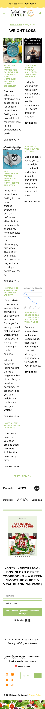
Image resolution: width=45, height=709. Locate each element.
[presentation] (12, 50)
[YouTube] (7, 685)
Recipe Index (16, 24)
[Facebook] (7, 679)
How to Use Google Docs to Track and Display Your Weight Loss (31, 317)
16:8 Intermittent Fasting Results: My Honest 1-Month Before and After (11, 178)
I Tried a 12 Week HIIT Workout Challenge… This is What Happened (31, 71)
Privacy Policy (35, 695)
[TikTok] (12, 685)
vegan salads (33, 656)
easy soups (30, 661)
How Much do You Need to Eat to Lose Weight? (11, 291)
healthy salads (16, 661)
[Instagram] (12, 674)
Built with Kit (22, 620)
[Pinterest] (7, 674)
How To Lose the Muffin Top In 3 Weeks (12, 425)
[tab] (15, 556)
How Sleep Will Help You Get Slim (31, 149)
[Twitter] (12, 679)
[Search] (38, 675)
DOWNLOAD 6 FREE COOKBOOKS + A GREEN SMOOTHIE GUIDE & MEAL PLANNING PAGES (23, 578)
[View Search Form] (40, 13)
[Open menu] (4, 12)
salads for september (15, 656)
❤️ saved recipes (22, 666)
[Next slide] (35, 536)
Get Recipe (11, 140)
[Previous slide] (10, 536)
